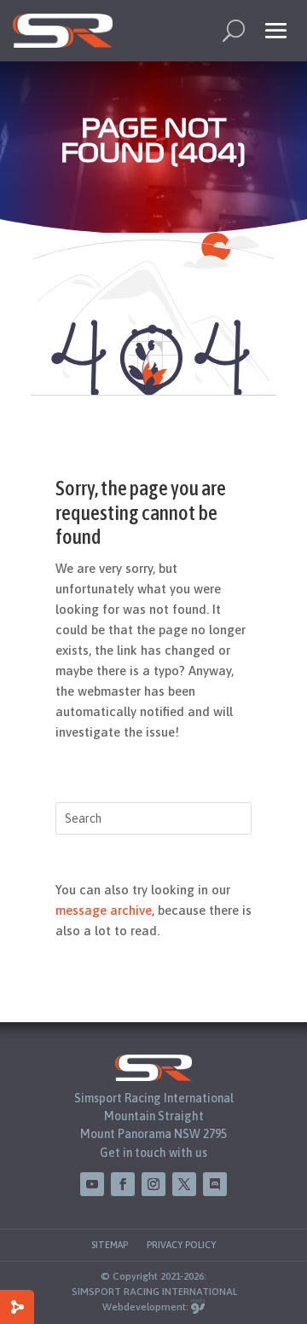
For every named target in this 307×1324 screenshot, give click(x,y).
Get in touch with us (153, 1152)
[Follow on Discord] (215, 1184)
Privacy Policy (181, 1245)
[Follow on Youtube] (92, 1184)
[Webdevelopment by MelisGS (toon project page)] (198, 1307)
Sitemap (109, 1245)
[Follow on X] (184, 1184)
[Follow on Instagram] (153, 1184)
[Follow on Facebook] (123, 1184)
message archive (103, 910)
